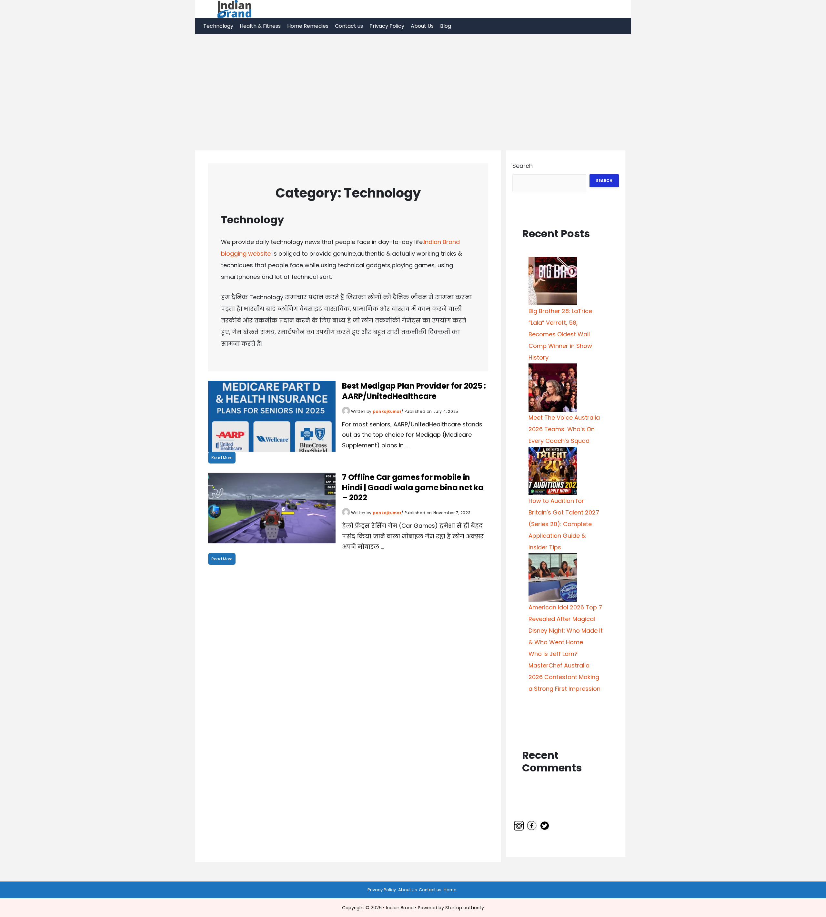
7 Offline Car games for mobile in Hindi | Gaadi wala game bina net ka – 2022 (413, 487)
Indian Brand (400, 907)
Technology (218, 26)
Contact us (349, 26)
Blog (445, 26)
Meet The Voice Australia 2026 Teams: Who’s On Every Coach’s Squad (564, 429)
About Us (422, 26)
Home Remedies (307, 26)
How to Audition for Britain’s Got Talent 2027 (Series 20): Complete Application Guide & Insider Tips (564, 524)
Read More (221, 457)
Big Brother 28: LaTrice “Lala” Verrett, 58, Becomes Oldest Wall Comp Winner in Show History (560, 334)
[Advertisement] (413, 82)
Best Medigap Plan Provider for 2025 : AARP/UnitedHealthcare (414, 391)
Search (522, 166)
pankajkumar (387, 411)
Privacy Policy (386, 26)
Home (450, 890)
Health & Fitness (260, 26)
